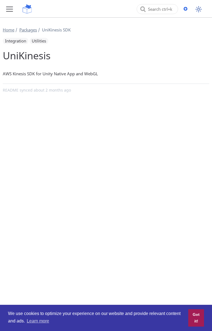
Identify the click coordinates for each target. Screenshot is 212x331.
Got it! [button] (196, 317)
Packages (28, 30)
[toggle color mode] (199, 9)
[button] (9, 9)
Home (8, 30)
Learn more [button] (38, 321)
